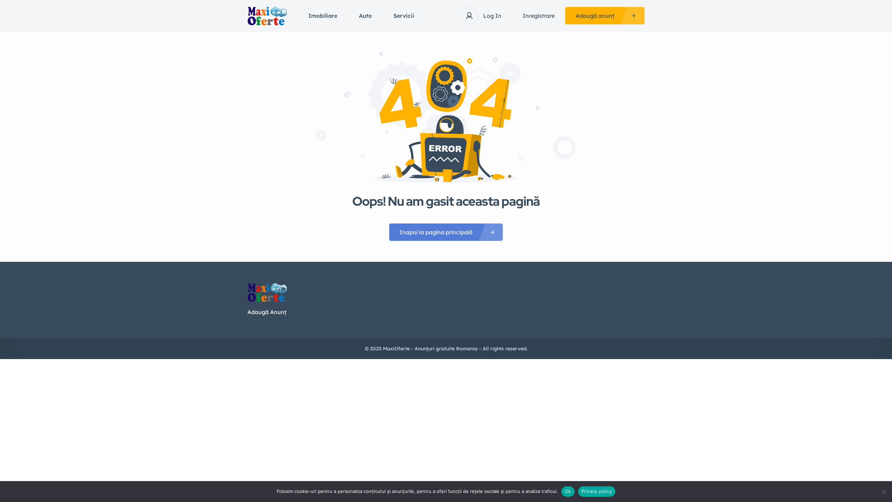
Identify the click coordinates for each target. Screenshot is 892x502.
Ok (568, 491)
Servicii (403, 15)
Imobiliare (322, 15)
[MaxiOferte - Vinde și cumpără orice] (267, 15)
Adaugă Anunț (266, 312)
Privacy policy (597, 491)
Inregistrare (539, 15)
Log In (492, 15)
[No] (883, 491)
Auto (365, 15)
